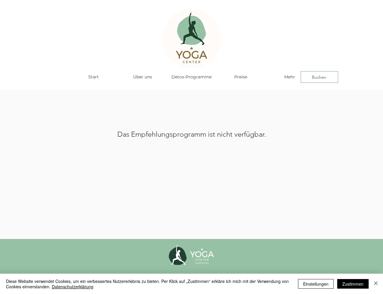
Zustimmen (353, 284)
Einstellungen (316, 284)
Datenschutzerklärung (72, 287)
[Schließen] (375, 283)
